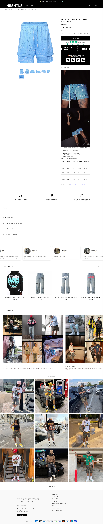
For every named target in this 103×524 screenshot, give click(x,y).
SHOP (99, 266)
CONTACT (32, 5)
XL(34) (80, 33)
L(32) (74, 33)
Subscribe (22, 515)
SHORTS (10, 9)
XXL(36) (86, 33)
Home (6, 9)
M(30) (69, 33)
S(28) (63, 33)
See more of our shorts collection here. (79, 184)
